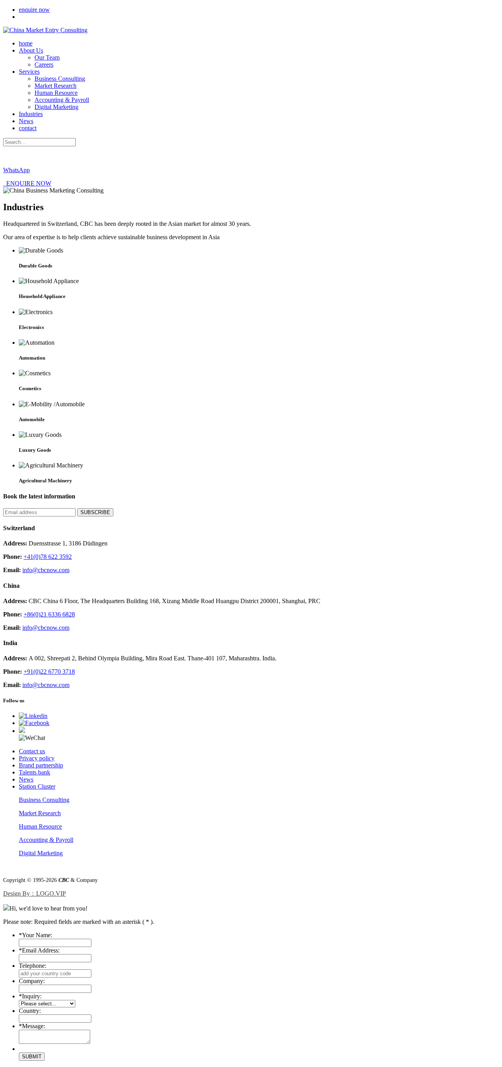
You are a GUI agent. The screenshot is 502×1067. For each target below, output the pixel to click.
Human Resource (56, 92)
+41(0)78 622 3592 (48, 556)
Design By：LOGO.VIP (34, 893)
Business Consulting (60, 78)
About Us (31, 50)
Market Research (55, 85)
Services (29, 71)
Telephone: (32, 965)
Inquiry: (30, 996)
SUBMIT (32, 1057)
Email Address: (39, 950)
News (26, 121)
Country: (30, 1010)
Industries (31, 114)
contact (27, 128)
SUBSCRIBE (95, 512)
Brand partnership (41, 765)
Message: (32, 1026)
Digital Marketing (56, 107)
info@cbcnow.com (45, 570)
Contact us (32, 751)
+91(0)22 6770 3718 (49, 671)
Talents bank (34, 772)
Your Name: (35, 935)
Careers (44, 64)
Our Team (47, 57)
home (26, 43)
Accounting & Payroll (62, 99)
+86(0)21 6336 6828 (49, 614)
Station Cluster (37, 786)
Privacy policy (37, 758)
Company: (32, 981)
